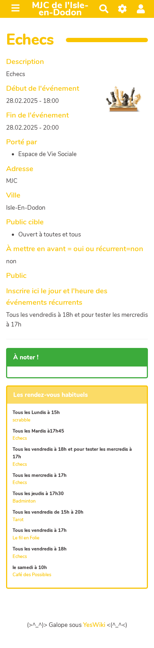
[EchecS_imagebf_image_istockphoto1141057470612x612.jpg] (119, 103)
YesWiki (94, 625)
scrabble (21, 420)
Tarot (18, 520)
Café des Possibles (32, 575)
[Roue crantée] (122, 9)
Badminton (24, 501)
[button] (141, 9)
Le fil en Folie (26, 538)
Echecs (20, 438)
